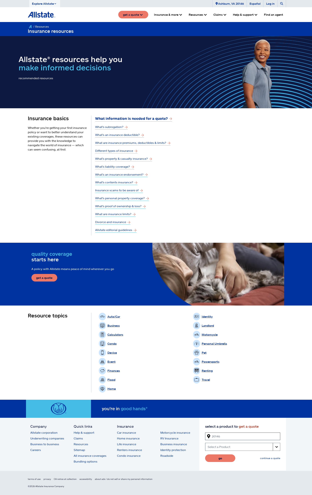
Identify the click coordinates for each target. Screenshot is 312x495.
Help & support (84, 432)
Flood (111, 379)
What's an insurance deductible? (117, 134)
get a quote (44, 277)
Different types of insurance (114, 150)
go (220, 458)
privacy (47, 479)
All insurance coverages (90, 455)
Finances (113, 370)
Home (111, 388)
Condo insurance (128, 455)
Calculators (115, 334)
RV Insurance (169, 438)
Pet (204, 352)
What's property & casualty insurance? (121, 158)
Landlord (208, 325)
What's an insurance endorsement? (119, 174)
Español (255, 3)
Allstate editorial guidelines (113, 230)
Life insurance (126, 444)
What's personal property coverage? (120, 198)
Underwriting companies (47, 438)
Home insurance (128, 438)
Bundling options (85, 461)
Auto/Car (113, 316)
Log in (270, 3)
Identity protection (173, 450)
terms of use (34, 479)
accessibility (85, 479)
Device (112, 352)
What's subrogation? (109, 126)
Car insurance (126, 432)
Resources (81, 444)
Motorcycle (210, 334)
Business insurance (173, 444)
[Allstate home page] (41, 14)
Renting (207, 370)
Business (113, 325)
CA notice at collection (65, 479)
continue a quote (270, 458)
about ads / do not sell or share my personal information (123, 479)
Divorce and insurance (110, 222)
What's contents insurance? (114, 182)
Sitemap (79, 450)
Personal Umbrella (214, 343)
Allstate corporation (44, 432)
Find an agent (273, 14)
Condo (112, 343)
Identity (207, 316)
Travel (206, 379)
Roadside (166, 455)
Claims (78, 438)
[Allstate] (30, 26)
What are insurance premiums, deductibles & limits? (130, 142)
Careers (35, 450)
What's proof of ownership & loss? (118, 206)
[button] (44, 3)
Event (111, 361)
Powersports (210, 361)
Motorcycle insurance (175, 432)
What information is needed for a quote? (131, 118)
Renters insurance (129, 450)
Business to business (44, 444)
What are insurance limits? (113, 214)
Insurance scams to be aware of (116, 190)
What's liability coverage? (112, 166)
